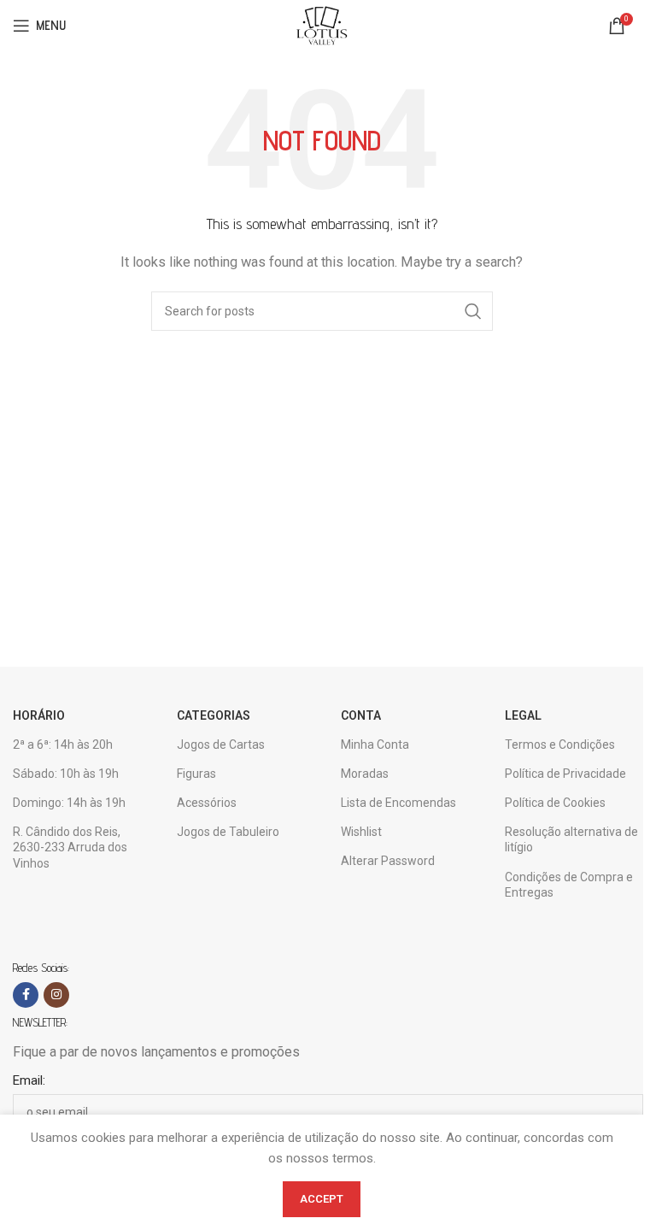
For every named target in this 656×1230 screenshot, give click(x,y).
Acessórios (207, 802)
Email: (29, 1080)
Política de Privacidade (565, 773)
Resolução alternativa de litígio (571, 839)
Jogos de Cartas (221, 744)
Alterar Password (388, 861)
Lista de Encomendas (398, 802)
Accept (321, 1198)
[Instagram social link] (56, 995)
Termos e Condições (560, 744)
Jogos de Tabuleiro (228, 832)
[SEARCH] (473, 311)
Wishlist (361, 832)
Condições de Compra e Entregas (569, 884)
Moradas (365, 773)
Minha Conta (375, 744)
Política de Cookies (555, 802)
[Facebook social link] (25, 995)
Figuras (196, 773)
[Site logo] (321, 24)
